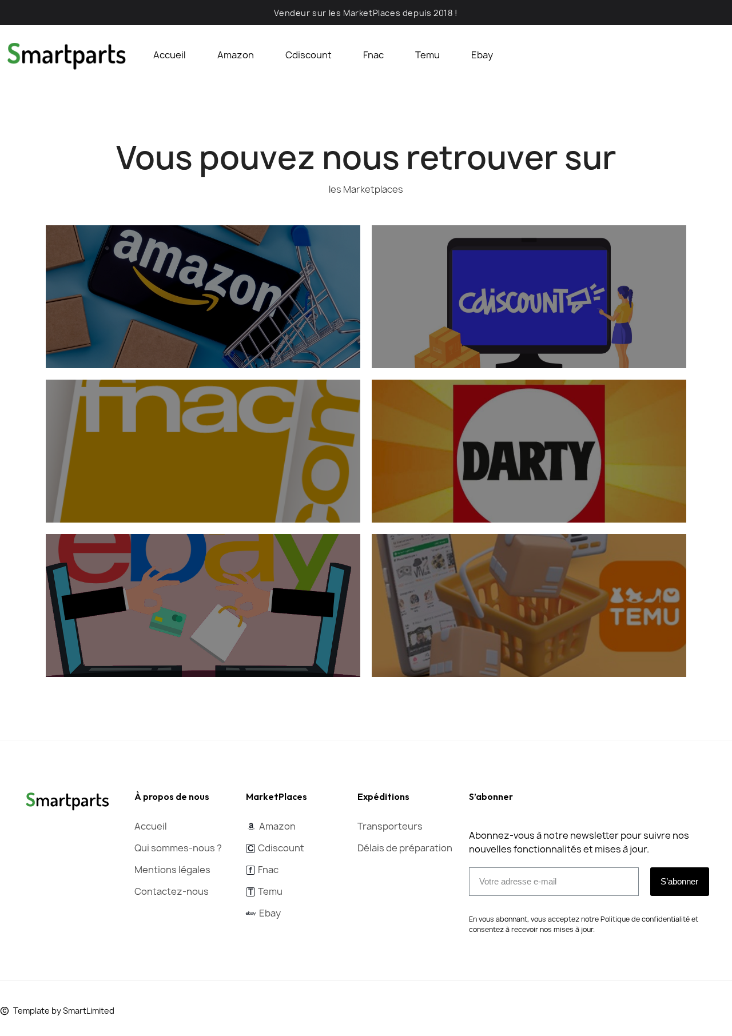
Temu (427, 55)
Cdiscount (308, 55)
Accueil (169, 55)
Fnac (373, 55)
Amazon (235, 55)
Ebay (482, 55)
